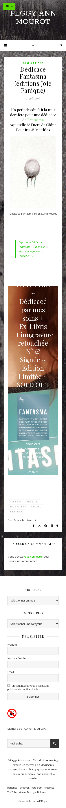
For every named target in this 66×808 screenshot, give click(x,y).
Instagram (36, 787)
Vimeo (22, 792)
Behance (12, 787)
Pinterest (49, 787)
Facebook (24, 787)
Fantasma (35, 119)
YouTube (12, 792)
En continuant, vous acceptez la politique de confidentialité (28, 687)
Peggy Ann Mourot (33, 17)
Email (10, 672)
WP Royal (42, 801)
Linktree (41, 792)
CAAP (44, 728)
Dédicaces (32, 501)
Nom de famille (16, 658)
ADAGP (28, 728)
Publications (33, 63)
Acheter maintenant (33, 483)
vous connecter (33, 556)
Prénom (12, 644)
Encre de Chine (18, 506)
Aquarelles (15, 501)
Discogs (31, 792)
